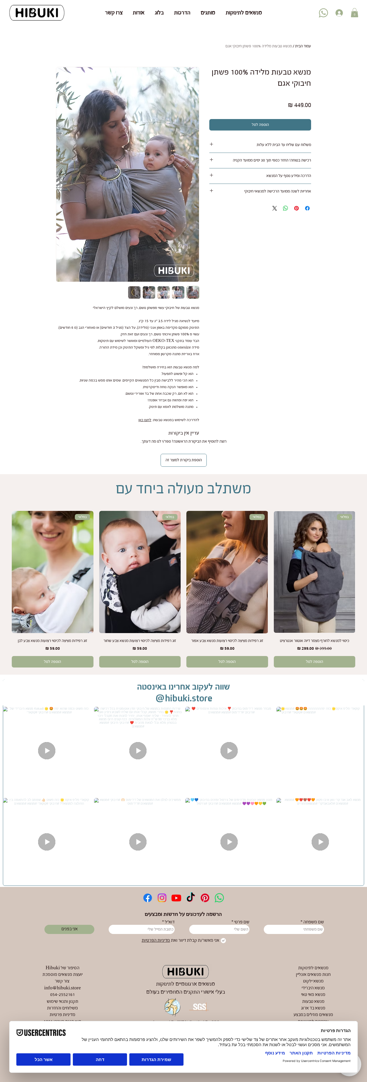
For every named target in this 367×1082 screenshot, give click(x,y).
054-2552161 (62, 995)
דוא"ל (170, 922)
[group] (183, 589)
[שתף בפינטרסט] (296, 208)
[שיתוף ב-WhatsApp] (285, 208)
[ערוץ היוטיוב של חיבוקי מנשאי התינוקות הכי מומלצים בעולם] (176, 898)
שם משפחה (313, 922)
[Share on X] (274, 208)
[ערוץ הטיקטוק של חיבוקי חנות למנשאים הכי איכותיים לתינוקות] (190, 898)
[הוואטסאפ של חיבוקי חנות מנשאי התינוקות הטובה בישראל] (219, 898)
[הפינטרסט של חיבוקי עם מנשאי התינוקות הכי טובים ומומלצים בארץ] (205, 898)
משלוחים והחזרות (62, 1008)
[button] (354, 12)
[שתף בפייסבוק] (307, 208)
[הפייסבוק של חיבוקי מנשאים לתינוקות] (147, 898)
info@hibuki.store (62, 988)
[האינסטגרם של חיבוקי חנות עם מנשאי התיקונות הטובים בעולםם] (162, 898)
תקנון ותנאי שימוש (62, 1001)
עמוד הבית (303, 46)
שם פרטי (241, 922)
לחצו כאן (144, 420)
